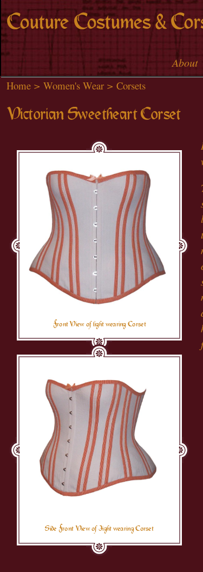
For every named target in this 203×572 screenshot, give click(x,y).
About (185, 62)
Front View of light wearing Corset (99, 324)
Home (18, 85)
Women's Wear (73, 85)
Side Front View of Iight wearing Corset (99, 529)
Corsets (131, 85)
